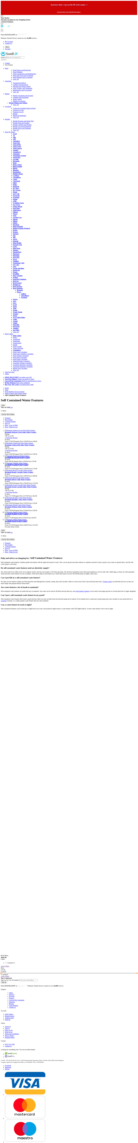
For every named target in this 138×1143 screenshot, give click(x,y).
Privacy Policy (9, 1036)
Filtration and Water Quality (22, 86)
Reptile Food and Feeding (21, 123)
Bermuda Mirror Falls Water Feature (18, 479)
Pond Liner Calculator (20, 352)
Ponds (15, 337)
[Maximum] (137, 973)
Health (15, 345)
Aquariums (16, 339)
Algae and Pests (18, 348)
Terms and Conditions (12, 1034)
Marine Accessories (19, 101)
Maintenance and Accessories (22, 90)
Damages (12, 1002)
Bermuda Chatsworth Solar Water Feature (19, 445)
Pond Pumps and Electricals (22, 70)
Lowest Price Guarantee (16, 1000)
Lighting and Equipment (20, 97)
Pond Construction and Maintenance (24, 74)
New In (7, 423)
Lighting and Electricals (20, 85)
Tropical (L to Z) (18, 112)
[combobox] (15, 57)
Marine (15, 114)
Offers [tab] (3, 959)
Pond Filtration (17, 72)
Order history (9, 1014)
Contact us (12, 1007)
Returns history (10, 1016)
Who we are (9, 1030)
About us (8, 1026)
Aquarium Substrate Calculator (23, 366)
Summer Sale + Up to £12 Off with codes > (69, 12)
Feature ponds (107, 581)
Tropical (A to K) (18, 110)
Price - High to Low (11, 427)
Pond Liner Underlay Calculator (23, 354)
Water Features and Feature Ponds (16, 393)
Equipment (16, 341)
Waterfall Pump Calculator (21, 361)
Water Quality (17, 99)
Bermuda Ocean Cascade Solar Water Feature (21, 487)
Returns (11, 1004)
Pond (6, 390)
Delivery (11, 994)
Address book (9, 1018)
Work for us (8, 1032)
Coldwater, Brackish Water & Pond (24, 108)
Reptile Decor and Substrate (22, 128)
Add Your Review (12, 438)
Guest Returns (13, 1005)
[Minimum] (0, 973)
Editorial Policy (10, 1037)
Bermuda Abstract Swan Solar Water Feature (20, 432)
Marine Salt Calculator (20, 368)
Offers (11, 993)
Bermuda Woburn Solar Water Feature (18, 507)
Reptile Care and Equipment (22, 126)
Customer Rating (10, 421)
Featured (7, 418)
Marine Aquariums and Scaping (23, 95)
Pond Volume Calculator (21, 356)
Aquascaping (17, 343)
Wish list (7, 1020)
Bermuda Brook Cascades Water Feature (19, 472)
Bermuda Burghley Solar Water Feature (19, 499)
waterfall (3, 601)
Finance (11, 998)
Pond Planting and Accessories (23, 77)
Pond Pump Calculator (20, 359)
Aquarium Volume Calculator (22, 363)
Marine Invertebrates (19, 115)
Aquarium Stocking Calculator (22, 365)
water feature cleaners (82, 591)
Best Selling (9, 420)
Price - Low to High (11, 425)
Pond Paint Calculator (20, 357)
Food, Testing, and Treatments (22, 88)
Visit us (7, 1028)
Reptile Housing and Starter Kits (23, 121)
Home (7, 388)
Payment (11, 996)
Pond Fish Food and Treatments (23, 75)
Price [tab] (2, 968)
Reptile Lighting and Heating (22, 125)
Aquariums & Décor (19, 83)
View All (16, 79)
